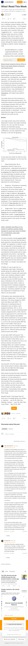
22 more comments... (6, 564)
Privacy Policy (16, 630)
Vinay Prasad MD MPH (12, 583)
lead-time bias (14, 203)
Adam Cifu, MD (8, 14)
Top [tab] (3, 571)
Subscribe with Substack (15, 624)
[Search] (25, 571)
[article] (14, 581)
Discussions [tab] (12, 571)
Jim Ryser (6, 540)
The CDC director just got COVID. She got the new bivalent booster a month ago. (10, 577)
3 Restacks (18, 413)
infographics (4, 93)
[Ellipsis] (26, 446)
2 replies (8, 535)
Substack (7, 643)
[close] (24, 597)
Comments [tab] (4, 429)
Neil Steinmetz (7, 446)
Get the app (21, 639)
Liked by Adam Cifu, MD (10, 447)
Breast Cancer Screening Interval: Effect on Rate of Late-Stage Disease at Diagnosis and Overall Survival (13, 66)
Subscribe (19, 2)
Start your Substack (10, 639)
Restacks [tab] (11, 429)
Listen (24, 14)
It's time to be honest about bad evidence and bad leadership (9, 581)
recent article (19, 214)
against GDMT (22, 238)
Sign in (25, 2)
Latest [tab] (6, 571)
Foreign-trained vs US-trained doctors (10, 590)
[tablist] (7, 428)
